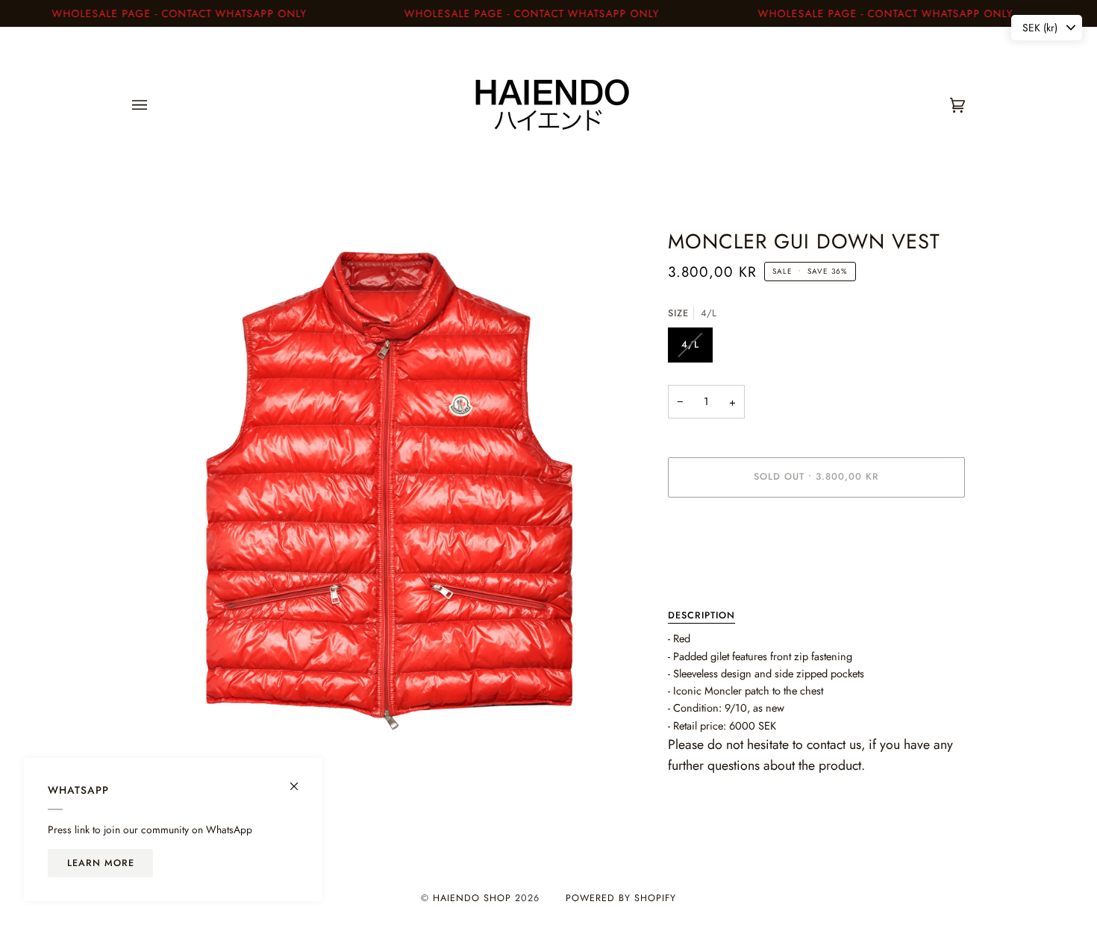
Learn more (100, 863)
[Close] (300, 780)
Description (701, 615)
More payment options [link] (718, 568)
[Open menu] (154, 105)
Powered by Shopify (621, 898)
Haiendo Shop (472, 898)
